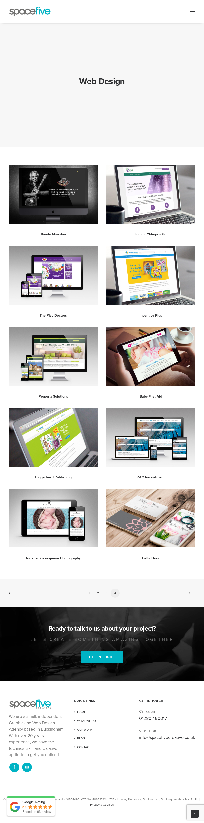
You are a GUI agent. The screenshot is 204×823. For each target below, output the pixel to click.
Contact (84, 747)
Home (81, 712)
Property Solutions (53, 396)
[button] (192, 11)
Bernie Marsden (53, 234)
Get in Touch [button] (102, 657)
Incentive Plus (151, 315)
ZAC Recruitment (151, 477)
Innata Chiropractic (150, 234)
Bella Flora (150, 558)
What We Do (86, 721)
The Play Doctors (53, 315)
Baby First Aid (151, 396)
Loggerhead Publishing (53, 477)
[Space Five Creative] (30, 12)
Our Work (84, 729)
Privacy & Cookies (102, 804)
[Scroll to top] (195, 813)
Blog (81, 738)
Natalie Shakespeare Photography (53, 558)
